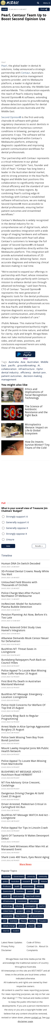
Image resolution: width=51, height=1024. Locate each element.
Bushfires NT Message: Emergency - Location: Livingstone (22, 696)
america (21, 926)
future (23, 921)
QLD (4, 921)
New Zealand (21, 916)
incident (16, 931)
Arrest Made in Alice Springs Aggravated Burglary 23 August (25, 728)
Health (4, 9)
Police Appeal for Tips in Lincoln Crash (24, 827)
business (20, 891)
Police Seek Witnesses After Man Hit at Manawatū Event (24, 848)
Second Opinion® (11, 117)
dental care (39, 372)
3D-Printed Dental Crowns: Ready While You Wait (25, 573)
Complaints (32, 950)
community (43, 876)
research (26, 881)
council (30, 891)
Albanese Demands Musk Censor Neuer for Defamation (25, 639)
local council (18, 896)
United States (8, 911)
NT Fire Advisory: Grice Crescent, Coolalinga (20, 784)
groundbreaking (26, 365)
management (8, 379)
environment (28, 886)
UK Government (36, 916)
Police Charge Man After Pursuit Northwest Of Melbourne (20, 594)
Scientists (13, 921)
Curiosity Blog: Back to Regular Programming (19, 717)
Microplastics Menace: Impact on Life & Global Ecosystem (36, 429)
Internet (6, 931)
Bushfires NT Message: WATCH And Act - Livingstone (25, 816)
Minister (40, 886)
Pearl (4, 65)
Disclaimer (6, 950)
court (39, 926)
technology (7, 906)
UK (37, 891)
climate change (9, 926)
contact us (36, 1017)
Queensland (8, 891)
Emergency (38, 911)
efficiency (26, 372)
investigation (30, 906)
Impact (31, 926)
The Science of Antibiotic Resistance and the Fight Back (36, 411)
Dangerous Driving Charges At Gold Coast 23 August (22, 795)
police (5, 881)
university (31, 876)
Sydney (32, 921)
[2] (19, 998)
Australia (14, 361)
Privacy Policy (7, 946)
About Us (43, 946)
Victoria (44, 881)
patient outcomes (11, 376)
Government (19, 876)
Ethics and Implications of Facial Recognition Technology (36, 393)
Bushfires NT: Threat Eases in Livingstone (18, 650)
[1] (16, 998)
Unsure (10, 539)
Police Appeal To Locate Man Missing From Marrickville (23, 762)
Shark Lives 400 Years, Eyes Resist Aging (25, 857)
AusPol (42, 906)
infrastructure (26, 369)
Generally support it (17, 522)
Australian (33, 361)
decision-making (33, 376)
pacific (11, 365)
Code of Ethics (34, 942)
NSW (35, 881)
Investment (22, 901)
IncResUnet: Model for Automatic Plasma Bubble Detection (21, 605)
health (17, 886)
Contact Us (32, 946)
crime (28, 911)
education (34, 901)
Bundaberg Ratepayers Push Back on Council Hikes (23, 661)
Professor (7, 886)
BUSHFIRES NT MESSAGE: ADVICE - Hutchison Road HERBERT (22, 773)
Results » (39, 546)
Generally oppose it (17, 528)
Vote (8, 546)
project (20, 911)
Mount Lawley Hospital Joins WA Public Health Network (25, 749)
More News (26, 864)
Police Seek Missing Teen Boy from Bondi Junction (22, 739)
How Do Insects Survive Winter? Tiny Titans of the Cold (37, 444)
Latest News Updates (11, 942)
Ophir (39, 369)
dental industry (10, 372)
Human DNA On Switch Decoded (20, 563)
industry (18, 906)
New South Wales (33, 896)
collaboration (8, 369)
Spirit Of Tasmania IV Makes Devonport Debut (25, 837)
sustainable (7, 916)
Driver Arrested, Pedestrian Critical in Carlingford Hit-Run (23, 805)
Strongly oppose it (16, 533)
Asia (23, 361)
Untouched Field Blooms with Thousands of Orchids (19, 584)
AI (39, 365)
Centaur (25, 72)
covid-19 (6, 896)
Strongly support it (17, 516)
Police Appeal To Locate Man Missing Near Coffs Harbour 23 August (23, 672)
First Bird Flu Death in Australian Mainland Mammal (21, 683)
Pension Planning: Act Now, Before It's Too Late (24, 616)
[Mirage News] (10, 3)
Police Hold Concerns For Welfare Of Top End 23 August (23, 706)
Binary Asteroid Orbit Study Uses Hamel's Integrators (21, 629)
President (43, 921)
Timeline (6, 555)
